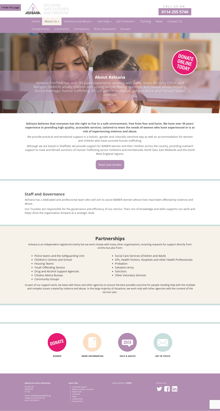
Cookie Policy (77, 399)
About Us (51, 21)
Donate (125, 29)
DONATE (57, 356)
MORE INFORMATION (92, 356)
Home (36, 21)
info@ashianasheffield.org (40, 395)
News (159, 21)
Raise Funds (77, 392)
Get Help (104, 21)
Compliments (41, 29)
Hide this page (10, 7)
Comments (61, 29)
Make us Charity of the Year (83, 389)
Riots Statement (105, 29)
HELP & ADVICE (128, 356)
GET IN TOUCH (162, 356)
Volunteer (76, 394)
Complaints (81, 29)
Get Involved (125, 21)
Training (145, 21)
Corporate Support (79, 387)
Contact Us (174, 21)
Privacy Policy (77, 401)
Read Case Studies (110, 164)
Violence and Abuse (77, 21)
